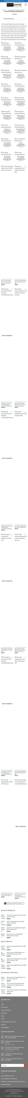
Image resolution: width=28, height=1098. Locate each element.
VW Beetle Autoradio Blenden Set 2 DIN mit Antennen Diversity (20, 405)
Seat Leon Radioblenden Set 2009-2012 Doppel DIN (20, 282)
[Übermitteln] (25, 1065)
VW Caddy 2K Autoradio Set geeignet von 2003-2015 (6, 650)
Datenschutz (4, 1007)
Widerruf (3, 1024)
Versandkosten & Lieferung (8, 1021)
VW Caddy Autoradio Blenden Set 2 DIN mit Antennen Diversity (20, 650)
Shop (2, 1016)
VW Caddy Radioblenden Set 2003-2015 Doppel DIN (21, 773)
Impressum (4, 1013)
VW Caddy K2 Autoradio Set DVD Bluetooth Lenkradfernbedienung (6, 773)
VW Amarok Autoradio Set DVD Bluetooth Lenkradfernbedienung (6, 405)
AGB (2, 1004)
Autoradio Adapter (6, 1084)
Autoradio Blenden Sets (16, 10)
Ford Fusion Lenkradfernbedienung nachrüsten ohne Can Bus (14, 1048)
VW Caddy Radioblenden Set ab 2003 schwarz (7, 895)
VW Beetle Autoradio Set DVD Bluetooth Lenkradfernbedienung (7, 527)
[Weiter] (23, 903)
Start (4, 10)
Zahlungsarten (5, 1027)
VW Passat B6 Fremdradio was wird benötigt (14, 1042)
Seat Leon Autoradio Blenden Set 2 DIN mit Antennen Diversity (6, 282)
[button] (2, 5)
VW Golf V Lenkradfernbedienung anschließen (14, 1054)
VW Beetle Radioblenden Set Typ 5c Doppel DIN (21, 527)
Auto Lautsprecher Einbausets (9, 1078)
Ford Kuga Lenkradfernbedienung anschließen (14, 1059)
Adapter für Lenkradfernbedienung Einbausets (13, 1081)
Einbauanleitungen (6, 1010)
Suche (3, 1018)
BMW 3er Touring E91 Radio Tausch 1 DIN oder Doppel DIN (15, 1037)
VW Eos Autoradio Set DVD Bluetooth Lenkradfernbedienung (20, 895)
